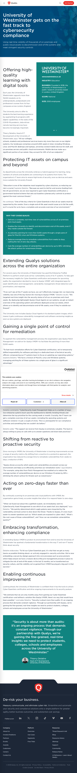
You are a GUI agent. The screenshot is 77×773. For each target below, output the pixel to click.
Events (5, 741)
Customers (7, 748)
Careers (5, 752)
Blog (54, 735)
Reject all (14, 401)
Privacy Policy (36, 765)
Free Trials (31, 741)
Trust (68, 765)
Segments (31, 738)
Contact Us (7, 755)
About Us (6, 731)
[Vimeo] (53, 718)
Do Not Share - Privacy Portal (44, 767)
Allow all (63, 401)
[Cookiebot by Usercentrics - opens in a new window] (66, 369)
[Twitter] (28, 718)
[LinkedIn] (20, 718)
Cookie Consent (28, 767)
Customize (37, 401)
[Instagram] (37, 718)
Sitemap (55, 741)
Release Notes (57, 752)
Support (55, 745)
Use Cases (31, 735)
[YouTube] (61, 718)
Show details (66, 395)
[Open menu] (4, 3)
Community (56, 748)
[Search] (60, 3)
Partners (6, 738)
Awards (5, 745)
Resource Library (58, 738)
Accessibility (47, 765)
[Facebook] (70, 718)
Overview (31, 731)
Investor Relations (9, 735)
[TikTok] (45, 718)
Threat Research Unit (59, 731)
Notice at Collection (58, 765)
